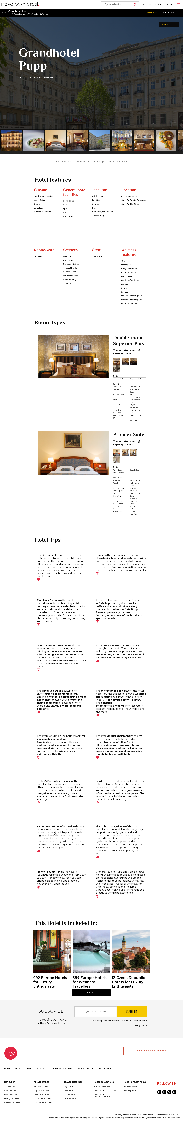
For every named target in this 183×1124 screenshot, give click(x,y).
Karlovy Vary (45, 14)
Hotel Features (63, 161)
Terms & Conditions (133, 1020)
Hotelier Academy (130, 1087)
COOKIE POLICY (105, 1068)
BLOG (170, 4)
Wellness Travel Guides (43, 1103)
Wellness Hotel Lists (12, 1103)
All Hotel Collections (102, 1087)
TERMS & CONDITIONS (62, 1068)
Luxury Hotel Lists (11, 1099)
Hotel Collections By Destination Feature (102, 1095)
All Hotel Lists (9, 1087)
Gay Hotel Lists (10, 1091)
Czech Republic (14, 14)
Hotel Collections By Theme (105, 1091)
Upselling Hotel (129, 1091)
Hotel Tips (99, 161)
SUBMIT (132, 1011)
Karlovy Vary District (30, 14)
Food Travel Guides (41, 1095)
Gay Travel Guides (41, 1091)
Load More (91, 992)
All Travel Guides (41, 1087)
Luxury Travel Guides (42, 1099)
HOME (7, 1068)
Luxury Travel (69, 1095)
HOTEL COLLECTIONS (152, 4)
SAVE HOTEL (170, 24)
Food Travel (68, 1091)
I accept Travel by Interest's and (121, 1023)
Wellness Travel (70, 1099)
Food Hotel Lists (10, 1095)
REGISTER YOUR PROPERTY (151, 1050)
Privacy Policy (140, 1025)
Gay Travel (68, 1087)
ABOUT (18, 1068)
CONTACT (42, 1068)
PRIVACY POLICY (85, 1068)
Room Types (82, 161)
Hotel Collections (118, 161)
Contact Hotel (168, 13)
